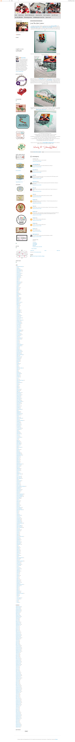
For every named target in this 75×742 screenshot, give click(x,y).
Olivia (17, 471)
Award (18, 285)
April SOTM (18, 274)
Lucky (17, 438)
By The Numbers (18, 170)
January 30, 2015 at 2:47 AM (37, 208)
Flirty (17, 371)
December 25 (19, 350)
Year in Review (19, 597)
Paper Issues (19, 477)
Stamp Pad (18, 543)
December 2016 (18, 634)
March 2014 (17, 671)
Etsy (17, 362)
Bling (17, 295)
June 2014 (17, 667)
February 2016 (18, 645)
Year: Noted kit (49, 79)
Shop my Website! (46, 15)
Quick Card (18, 500)
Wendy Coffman (23, 57)
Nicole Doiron (35, 181)
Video (17, 577)
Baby (17, 286)
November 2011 (18, 702)
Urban (18, 574)
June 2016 (17, 641)
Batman (18, 288)
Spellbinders (18, 539)
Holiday (18, 404)
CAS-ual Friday (19, 315)
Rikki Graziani (35, 234)
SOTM (18, 535)
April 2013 (17, 683)
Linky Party (18, 432)
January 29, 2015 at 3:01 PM (37, 203)
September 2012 (18, 691)
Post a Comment (34, 248)
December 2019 (18, 609)
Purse (17, 499)
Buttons (18, 304)
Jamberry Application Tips (38, 17)
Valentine (18, 575)
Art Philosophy (19, 275)
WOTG (18, 594)
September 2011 (18, 704)
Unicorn (18, 573)
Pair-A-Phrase (19, 476)
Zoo (17, 601)
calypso (18, 306)
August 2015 (18, 652)
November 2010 (18, 715)
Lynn (33, 175)
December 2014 (18, 661)
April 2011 (17, 710)
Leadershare (18, 429)
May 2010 (17, 721)
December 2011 (18, 701)
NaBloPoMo (18, 468)
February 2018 (18, 622)
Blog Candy (18, 297)
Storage (18, 548)
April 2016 (17, 643)
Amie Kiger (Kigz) (35, 164)
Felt (17, 370)
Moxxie (18, 467)
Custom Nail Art (19, 345)
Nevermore (18, 469)
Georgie (18, 384)
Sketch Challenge (19, 527)
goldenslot (34, 245)
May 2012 (17, 695)
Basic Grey (18, 287)
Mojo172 (18, 458)
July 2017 (17, 626)
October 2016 (18, 636)
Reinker (18, 504)
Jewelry (18, 419)
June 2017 (17, 627)
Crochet (18, 341)
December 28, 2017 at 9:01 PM (37, 246)
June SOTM (18, 422)
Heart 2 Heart (19, 400)
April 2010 (17, 722)
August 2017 (18, 625)
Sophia (18, 534)
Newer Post (32, 250)
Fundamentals (19, 382)
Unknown (34, 199)
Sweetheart (18, 555)
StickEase (18, 547)
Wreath (18, 595)
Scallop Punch (19, 515)
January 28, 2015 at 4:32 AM (37, 178)
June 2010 (17, 720)
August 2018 (18, 617)
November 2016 (18, 635)
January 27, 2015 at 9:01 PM (37, 166)
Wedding (18, 583)
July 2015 (17, 653)
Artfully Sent (18, 277)
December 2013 (18, 674)
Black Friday (18, 294)
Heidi (33, 194)
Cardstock (18, 314)
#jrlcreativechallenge (20, 266)
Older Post (58, 250)
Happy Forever (19, 398)
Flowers (18, 374)
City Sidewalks (19, 322)
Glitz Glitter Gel (19, 392)
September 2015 (18, 651)
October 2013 (18, 676)
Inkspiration (18, 412)
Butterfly (18, 303)
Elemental (18, 361)
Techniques (18, 562)
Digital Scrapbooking (20, 354)
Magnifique (18, 441)
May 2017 (17, 628)
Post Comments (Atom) (37, 252)
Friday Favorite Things (20, 380)
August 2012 (18, 692)
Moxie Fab (18, 466)
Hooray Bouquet (19, 409)
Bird (17, 292)
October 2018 (18, 615)
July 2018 (17, 618)
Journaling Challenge (20, 420)
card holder (18, 311)
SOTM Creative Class (20, 536)
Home (16, 15)
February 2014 (18, 672)
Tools (17, 566)
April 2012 (17, 696)
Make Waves (18, 442)
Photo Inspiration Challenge (21, 486)
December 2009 (18, 724)
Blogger (56, 739)
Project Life (18, 498)
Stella (17, 546)
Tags (17, 556)
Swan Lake (18, 553)
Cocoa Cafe (18, 327)
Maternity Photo (19, 447)
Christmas (18, 321)
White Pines (18, 585)
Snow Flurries (19, 529)
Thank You (18, 563)
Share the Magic (19, 525)
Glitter (17, 391)
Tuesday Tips (19, 568)
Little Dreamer (19, 433)
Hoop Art (18, 408)
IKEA (17, 410)
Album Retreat (19, 269)
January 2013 (18, 686)
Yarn (17, 596)
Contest (18, 332)
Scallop (18, 514)
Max (17, 448)
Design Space (19, 352)
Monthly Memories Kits (29, 15)
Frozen (18, 381)
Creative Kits (21, 15)
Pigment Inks (18, 490)
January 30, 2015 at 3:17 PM (37, 220)
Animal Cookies (19, 273)
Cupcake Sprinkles (19, 344)
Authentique (18, 283)
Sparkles (18, 537)
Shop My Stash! (55, 15)
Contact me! (48, 17)
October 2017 (18, 623)
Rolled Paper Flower (20, 509)
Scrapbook (18, 519)
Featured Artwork (28, 17)
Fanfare (18, 369)
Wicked (18, 586)
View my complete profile (19, 71)
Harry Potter (18, 399)
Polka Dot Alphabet (19, 495)
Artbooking (18, 276)
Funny (18, 383)
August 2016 (18, 638)
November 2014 (18, 662)
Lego (17, 430)
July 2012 (17, 693)
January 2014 (18, 673)
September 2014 (18, 664)
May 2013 (17, 682)
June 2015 (17, 654)
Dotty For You (19, 356)
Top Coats (18, 567)
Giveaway (18, 390)
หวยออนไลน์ (34, 242)
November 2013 (18, 675)
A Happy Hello (41, 78)
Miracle (18, 450)
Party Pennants (19, 480)
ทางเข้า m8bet (35, 244)
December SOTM (19, 351)
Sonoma (18, 533)
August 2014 (18, 665)
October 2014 (18, 663)
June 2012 (17, 694)
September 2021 (18, 606)
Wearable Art (18, 582)
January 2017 (18, 633)
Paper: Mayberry (19, 478)
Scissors (18, 516)
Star (17, 545)
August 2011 (18, 705)
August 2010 (18, 719)
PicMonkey (18, 488)
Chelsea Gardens (19, 317)
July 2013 (17, 680)
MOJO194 (18, 461)
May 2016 (17, 642)
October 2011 (18, 703)
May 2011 (17, 709)
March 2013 (17, 684)
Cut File (18, 346)
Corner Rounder (19, 334)
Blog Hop (18, 298)
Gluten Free (18, 393)
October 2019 (18, 612)
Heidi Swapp (18, 402)
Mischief (18, 451)
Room (17, 510)
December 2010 (18, 714)
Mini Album (18, 449)
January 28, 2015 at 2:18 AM (37, 172)
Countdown (18, 335)
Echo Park (18, 360)
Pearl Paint (18, 481)
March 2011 (17, 711)
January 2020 (18, 608)
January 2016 (18, 646)
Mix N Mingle (19, 452)
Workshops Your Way (20, 593)
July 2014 (17, 666)
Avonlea (18, 284)
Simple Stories (19, 526)
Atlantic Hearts (19, 282)
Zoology (18, 602)
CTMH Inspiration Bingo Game (41, 109)
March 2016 (17, 644)
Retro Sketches (19, 507)
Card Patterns (19, 312)
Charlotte (18, 316)
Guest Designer (19, 394)
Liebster (18, 431)
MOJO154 (18, 456)
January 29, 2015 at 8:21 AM (37, 196)
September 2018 (18, 616)
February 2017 (18, 632)
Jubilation (18, 421)
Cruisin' (18, 342)
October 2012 (18, 690)
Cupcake (18, 343)
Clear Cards (18, 325)
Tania (33, 206)
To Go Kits (18, 565)
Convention (18, 333)
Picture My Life (19, 489)
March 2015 (17, 657)
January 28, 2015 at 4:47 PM (37, 191)
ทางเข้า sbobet (35, 243)
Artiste (18, 278)
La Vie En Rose (19, 428)
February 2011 (18, 712)
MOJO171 (18, 457)
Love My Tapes (19, 437)
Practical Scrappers (19, 496)
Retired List (18, 505)
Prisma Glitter (19, 497)
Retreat (18, 506)
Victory (18, 576)
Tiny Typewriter (19, 564)
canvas (18, 307)
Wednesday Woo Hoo (20, 584)
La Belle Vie (18, 427)
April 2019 (17, 614)
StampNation (19, 544)
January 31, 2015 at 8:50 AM (37, 231)
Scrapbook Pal (19, 520)
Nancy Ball (34, 169)
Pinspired (18, 491)
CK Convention (19, 323)
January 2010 (18, 723)
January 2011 (18, 713)
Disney (18, 355)
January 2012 (18, 700)
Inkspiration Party (19, 413)
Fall (17, 365)
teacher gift (18, 558)
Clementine (18, 326)
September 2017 (18, 624)
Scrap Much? (19, 518)
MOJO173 (18, 459)
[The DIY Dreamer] (21, 240)
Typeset (18, 572)
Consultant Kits (39, 15)
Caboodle (18, 305)
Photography (18, 487)
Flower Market (19, 373)
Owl (17, 475)
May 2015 (17, 655)
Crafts (17, 336)
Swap (17, 554)
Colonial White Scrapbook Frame (48, 142)
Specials (18, 538)
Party (17, 479)
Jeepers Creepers (19, 418)
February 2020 (18, 607)
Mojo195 (18, 462)
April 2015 (17, 656)
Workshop (18, 592)
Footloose (18, 375)
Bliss (17, 296)
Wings (18, 587)
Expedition (18, 363)
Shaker (18, 524)
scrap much (18, 517)
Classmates (18, 324)
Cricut (17, 340)
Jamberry (18, 417)
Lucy (17, 439)
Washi (18, 578)
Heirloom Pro (19, 403)
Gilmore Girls (19, 389)
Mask (17, 446)
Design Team (19, 353)
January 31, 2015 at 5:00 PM (37, 236)
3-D (17, 267)
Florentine (18, 372)
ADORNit (18, 268)
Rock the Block (19, 508)
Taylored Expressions (20, 557)
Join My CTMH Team (19, 17)
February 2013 (18, 685)
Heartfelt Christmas (19, 401)
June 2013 (17, 681)
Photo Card (18, 485)
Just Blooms (18, 423)
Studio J (18, 549)
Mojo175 (18, 460)
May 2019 (17, 613)
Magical (18, 440)
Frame (18, 379)
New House (18, 470)
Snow (17, 528)
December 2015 (18, 647)
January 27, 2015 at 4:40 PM (37, 161)
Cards (17, 313)
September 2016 (18, 637)
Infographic (18, 411)
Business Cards (19, 302)
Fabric (18, 364)
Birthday (18, 293)
